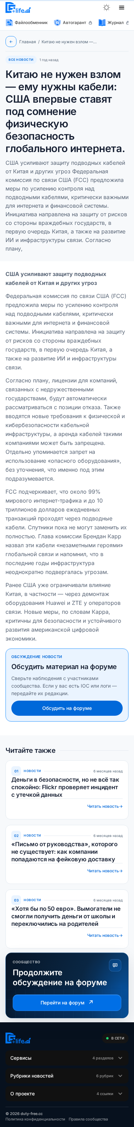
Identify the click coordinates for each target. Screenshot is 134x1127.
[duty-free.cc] (18, 7)
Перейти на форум (67, 1002)
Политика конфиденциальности (35, 1119)
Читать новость (105, 806)
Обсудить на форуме (67, 708)
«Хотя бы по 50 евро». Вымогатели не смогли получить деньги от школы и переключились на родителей (66, 916)
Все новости (21, 59)
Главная (27, 41)
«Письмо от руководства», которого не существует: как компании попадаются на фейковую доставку (64, 852)
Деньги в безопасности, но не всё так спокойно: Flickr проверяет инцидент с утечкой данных (65, 787)
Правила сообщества (88, 1119)
